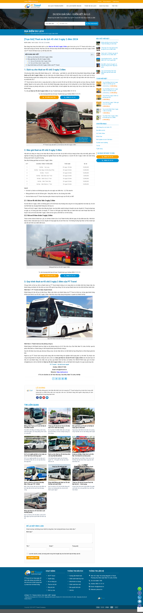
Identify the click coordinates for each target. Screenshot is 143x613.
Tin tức (115, 6)
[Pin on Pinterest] (62, 378)
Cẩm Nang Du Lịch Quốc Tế (103, 127)
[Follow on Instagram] (40, 397)
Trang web (75, 546)
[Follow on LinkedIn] (47, 397)
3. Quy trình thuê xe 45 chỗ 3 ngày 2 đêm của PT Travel (42, 65)
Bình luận (29, 532)
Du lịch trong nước (55, 6)
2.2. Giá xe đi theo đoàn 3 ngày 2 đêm (38, 63)
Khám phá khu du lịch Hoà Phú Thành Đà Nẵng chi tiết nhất (109, 43)
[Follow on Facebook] (37, 397)
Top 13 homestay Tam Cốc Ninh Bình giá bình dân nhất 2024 (108, 72)
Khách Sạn (99, 136)
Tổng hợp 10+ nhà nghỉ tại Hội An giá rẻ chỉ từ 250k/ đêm (109, 48)
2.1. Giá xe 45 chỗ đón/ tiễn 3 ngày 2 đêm (39, 61)
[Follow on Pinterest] (43, 397)
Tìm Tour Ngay (92, 23)
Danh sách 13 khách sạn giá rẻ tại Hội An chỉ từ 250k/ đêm (109, 53)
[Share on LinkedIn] (66, 378)
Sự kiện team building (102, 142)
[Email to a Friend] (59, 378)
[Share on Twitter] (56, 378)
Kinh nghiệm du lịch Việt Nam (104, 139)
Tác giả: (44, 42)
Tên (28, 546)
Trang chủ (27, 33)
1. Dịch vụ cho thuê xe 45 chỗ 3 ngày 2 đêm (39, 57)
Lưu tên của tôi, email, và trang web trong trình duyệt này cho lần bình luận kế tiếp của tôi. (54, 553)
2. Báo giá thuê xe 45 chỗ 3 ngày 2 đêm (38, 59)
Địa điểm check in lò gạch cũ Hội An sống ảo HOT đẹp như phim (109, 65)
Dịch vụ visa (103, 6)
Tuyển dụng (116, 1)
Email (51, 546)
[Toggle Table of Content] (91, 54)
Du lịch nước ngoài (74, 6)
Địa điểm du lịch (100, 130)
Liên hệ (99, 1)
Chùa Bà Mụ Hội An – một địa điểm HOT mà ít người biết (109, 59)
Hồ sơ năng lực (107, 1)
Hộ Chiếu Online (100, 133)
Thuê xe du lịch (90, 6)
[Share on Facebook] (53, 378)
